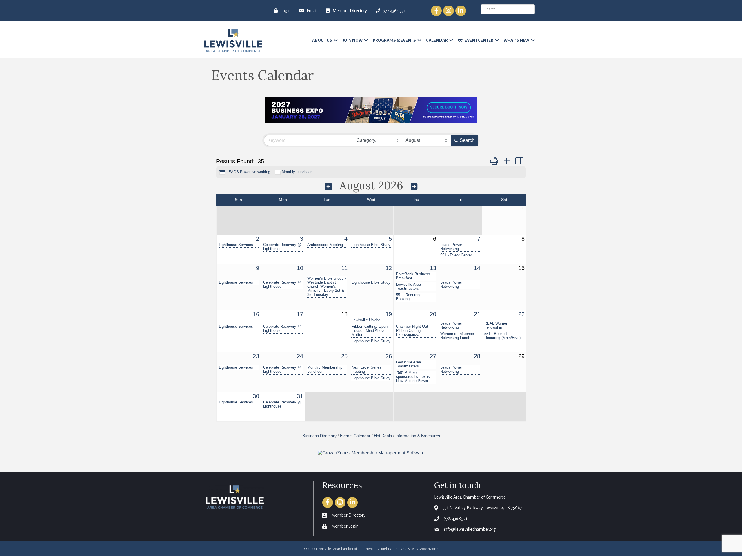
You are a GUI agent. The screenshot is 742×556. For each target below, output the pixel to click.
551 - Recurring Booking (408, 297)
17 (300, 314)
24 (300, 356)
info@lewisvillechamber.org (470, 529)
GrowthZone (428, 549)
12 (388, 268)
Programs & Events (394, 40)
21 (477, 314)
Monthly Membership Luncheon (324, 369)
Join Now (352, 40)
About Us (322, 40)
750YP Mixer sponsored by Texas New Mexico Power (413, 377)
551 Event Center (475, 40)
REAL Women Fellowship (496, 325)
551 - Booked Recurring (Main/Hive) (502, 336)
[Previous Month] (329, 186)
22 (521, 314)
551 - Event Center (456, 255)
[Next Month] (414, 186)
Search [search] (467, 140)
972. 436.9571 (455, 518)
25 (344, 356)
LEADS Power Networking (248, 172)
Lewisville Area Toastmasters (408, 286)
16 (256, 314)
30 (256, 396)
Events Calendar (355, 436)
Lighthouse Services (236, 245)
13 (433, 268)
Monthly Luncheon (297, 172)
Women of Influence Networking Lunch (457, 336)
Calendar (437, 40)
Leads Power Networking (451, 247)
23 (256, 356)
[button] (494, 161)
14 (477, 268)
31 (300, 396)
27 (433, 356)
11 (344, 268)
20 (433, 314)
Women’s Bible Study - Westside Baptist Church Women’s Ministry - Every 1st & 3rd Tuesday (326, 286)
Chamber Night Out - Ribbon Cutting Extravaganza (413, 331)
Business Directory (319, 436)
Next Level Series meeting (366, 369)
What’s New (516, 40)
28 (477, 356)
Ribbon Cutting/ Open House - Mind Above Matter (370, 331)
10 (300, 268)
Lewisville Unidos (366, 320)
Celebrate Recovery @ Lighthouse (282, 247)
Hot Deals (383, 436)
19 (388, 314)
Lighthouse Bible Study (371, 245)
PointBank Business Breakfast (413, 276)
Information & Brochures (417, 436)
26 (388, 356)
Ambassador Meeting (325, 245)
